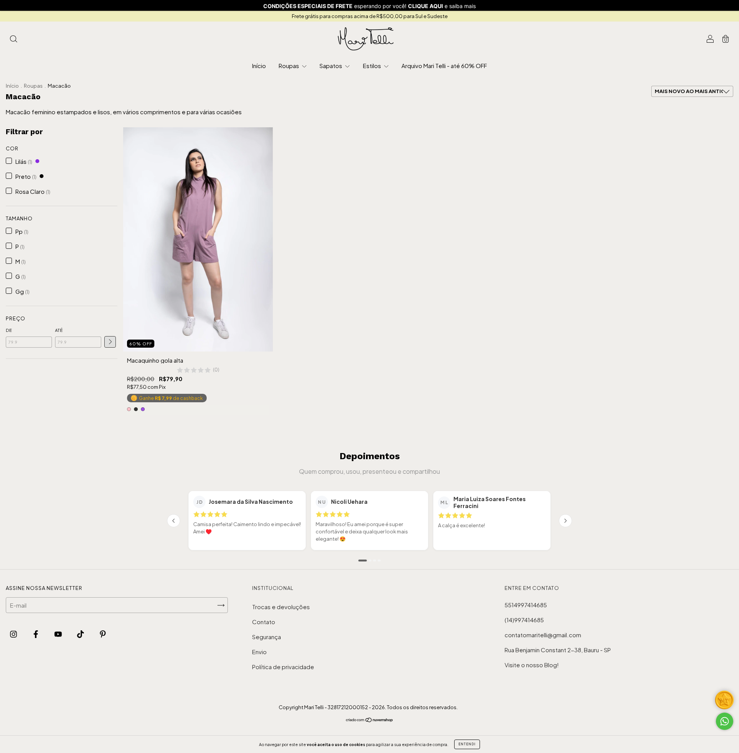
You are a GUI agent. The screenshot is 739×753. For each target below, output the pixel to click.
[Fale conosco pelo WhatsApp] (724, 721)
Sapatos (331, 65)
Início (259, 65)
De (9, 330)
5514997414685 (526, 604)
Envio (259, 651)
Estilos (372, 65)
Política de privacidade (283, 666)
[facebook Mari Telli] (36, 633)
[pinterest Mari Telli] (102, 633)
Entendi (467, 744)
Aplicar (110, 342)
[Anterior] (173, 520)
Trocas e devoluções (281, 606)
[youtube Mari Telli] (58, 633)
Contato (263, 621)
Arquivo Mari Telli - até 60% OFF (444, 65)
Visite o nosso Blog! (532, 664)
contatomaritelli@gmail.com (543, 634)
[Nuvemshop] (370, 720)
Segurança (266, 636)
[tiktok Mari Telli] (81, 633)
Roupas (289, 65)
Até (59, 330)
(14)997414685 (524, 619)
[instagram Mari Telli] (14, 633)
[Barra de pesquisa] (13, 39)
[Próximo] (565, 520)
